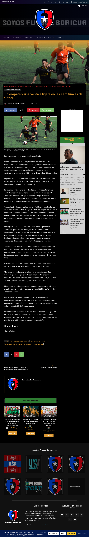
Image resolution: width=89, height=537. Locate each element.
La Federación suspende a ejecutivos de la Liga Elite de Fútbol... (71, 169)
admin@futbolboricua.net (46, 525)
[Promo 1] (12, 464)
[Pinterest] (16, 354)
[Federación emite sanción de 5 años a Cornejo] (64, 191)
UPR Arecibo (27, 344)
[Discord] (44, 2)
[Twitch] (59, 2)
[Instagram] (52, 2)
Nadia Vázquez (14, 428)
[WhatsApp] (21, 354)
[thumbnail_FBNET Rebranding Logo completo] (55, 464)
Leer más (12, 433)
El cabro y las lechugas (49, 367)
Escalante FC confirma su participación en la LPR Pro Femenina (77, 201)
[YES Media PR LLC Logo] (34, 464)
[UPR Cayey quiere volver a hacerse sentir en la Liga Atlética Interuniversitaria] (12, 411)
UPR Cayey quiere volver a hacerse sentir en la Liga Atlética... (77, 211)
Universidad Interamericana (13, 344)
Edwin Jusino (64, 174)
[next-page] (64, 232)
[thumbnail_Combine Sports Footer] (34, 486)
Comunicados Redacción (17, 103)
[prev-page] (61, 232)
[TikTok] (56, 2)
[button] (84, 37)
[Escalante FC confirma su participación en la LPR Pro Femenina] (64, 201)
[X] (63, 2)
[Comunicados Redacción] (5, 104)
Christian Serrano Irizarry (30, 428)
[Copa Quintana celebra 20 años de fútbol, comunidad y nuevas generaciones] (64, 222)
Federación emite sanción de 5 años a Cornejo (76, 190)
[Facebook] (48, 2)
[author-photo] (7, 428)
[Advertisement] (72, 121)
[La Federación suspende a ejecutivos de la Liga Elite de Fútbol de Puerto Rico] (72, 155)
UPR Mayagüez (38, 344)
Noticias (11, 86)
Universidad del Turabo (38, 341)
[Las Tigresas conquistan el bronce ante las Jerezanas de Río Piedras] (49, 411)
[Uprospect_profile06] (76, 486)
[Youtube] (67, 2)
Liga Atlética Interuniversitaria (24, 86)
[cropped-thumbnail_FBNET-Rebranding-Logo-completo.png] (76, 464)
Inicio (6, 86)
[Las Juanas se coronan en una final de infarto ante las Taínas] (31, 411)
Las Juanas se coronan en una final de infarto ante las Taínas (30, 421)
